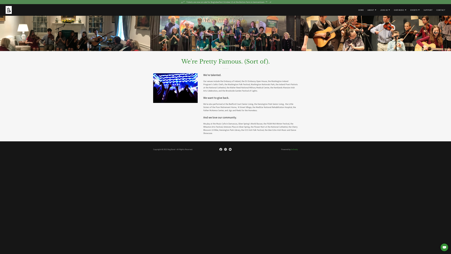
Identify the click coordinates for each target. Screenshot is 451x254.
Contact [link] (440, 10)
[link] (9, 9)
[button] (372, 10)
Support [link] (428, 10)
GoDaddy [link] (294, 149)
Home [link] (361, 10)
